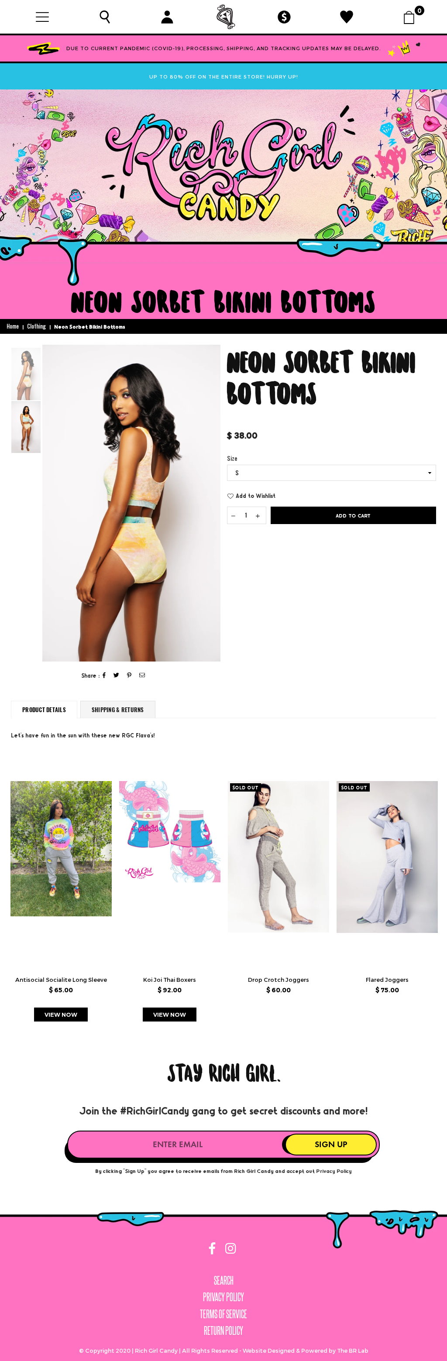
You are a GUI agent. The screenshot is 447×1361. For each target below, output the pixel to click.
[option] (131, 503)
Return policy (223, 1330)
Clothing (36, 326)
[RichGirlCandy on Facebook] (213, 1250)
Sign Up (331, 1144)
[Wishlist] (347, 16)
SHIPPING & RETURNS (118, 709)
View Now (61, 1014)
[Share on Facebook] (104, 675)
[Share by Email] (142, 675)
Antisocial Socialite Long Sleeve (61, 979)
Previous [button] (50, 503)
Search (224, 1280)
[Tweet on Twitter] (116, 675)
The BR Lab (352, 1350)
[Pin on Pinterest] (129, 675)
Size (232, 459)
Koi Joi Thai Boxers (169, 979)
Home (13, 326)
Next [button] (212, 503)
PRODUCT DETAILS (44, 709)
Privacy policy (223, 1296)
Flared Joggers (387, 979)
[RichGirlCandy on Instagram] (229, 1250)
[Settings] (167, 16)
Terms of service (223, 1313)
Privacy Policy (334, 1170)
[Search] (104, 16)
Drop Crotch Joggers (278, 979)
